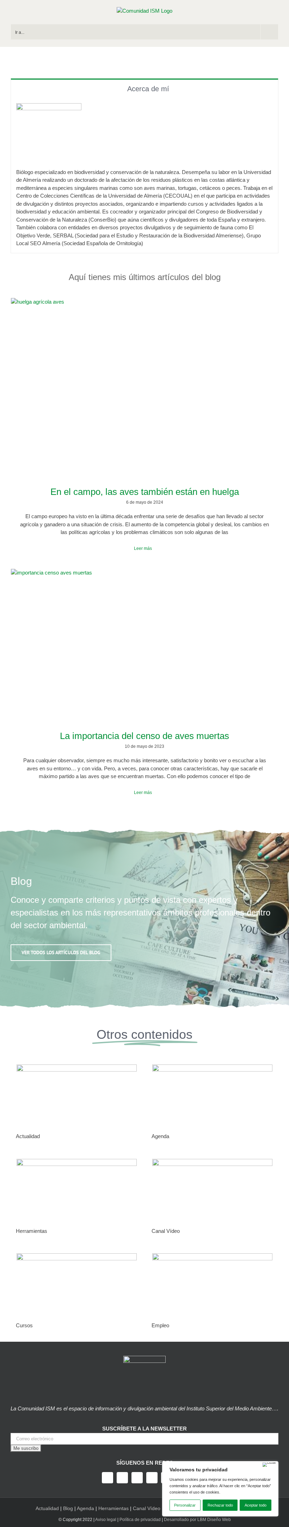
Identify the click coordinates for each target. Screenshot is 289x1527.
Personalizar (185, 1505)
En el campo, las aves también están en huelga (144, 491)
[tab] (144, 88)
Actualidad (47, 1508)
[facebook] (107, 1477)
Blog (68, 1508)
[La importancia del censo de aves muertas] (144, 644)
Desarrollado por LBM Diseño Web (197, 1519)
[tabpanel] (144, 175)
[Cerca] (269, 1465)
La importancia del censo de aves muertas (144, 736)
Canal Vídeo (146, 1508)
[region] (220, 1488)
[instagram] (137, 1477)
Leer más (143, 548)
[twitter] (122, 1477)
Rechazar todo (220, 1505)
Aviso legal (105, 1519)
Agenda (85, 1508)
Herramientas (113, 1508)
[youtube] (152, 1477)
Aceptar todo (255, 1505)
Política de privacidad (140, 1519)
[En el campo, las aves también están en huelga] (144, 386)
